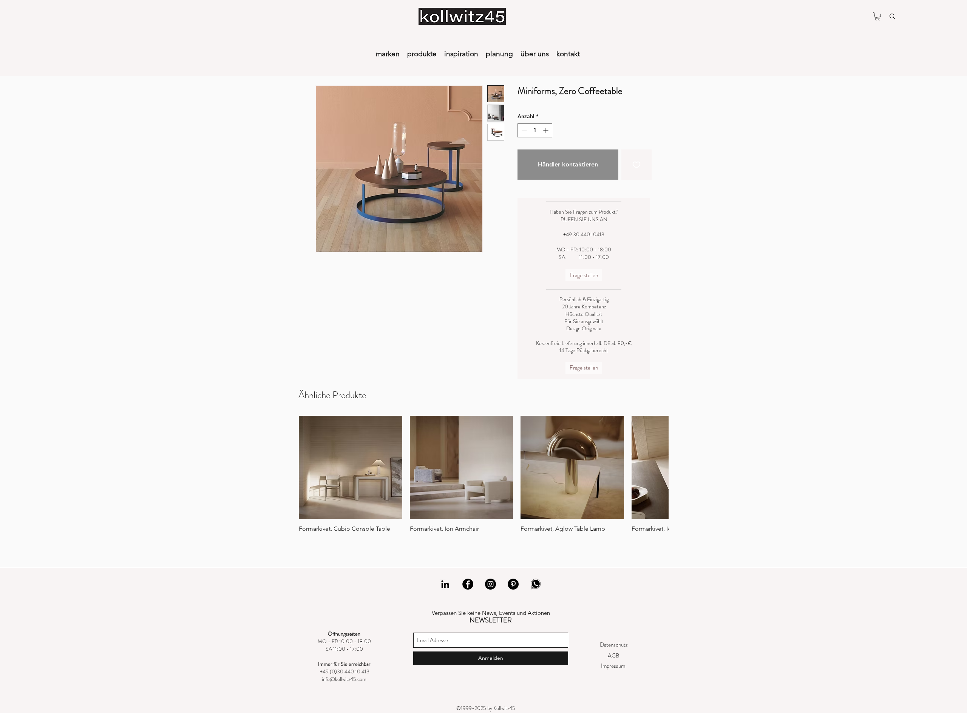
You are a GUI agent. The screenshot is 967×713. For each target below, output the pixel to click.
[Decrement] (523, 130)
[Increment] (546, 130)
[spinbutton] (535, 130)
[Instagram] (490, 584)
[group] (483, 478)
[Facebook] (467, 584)
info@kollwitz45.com (344, 679)
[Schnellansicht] (350, 467)
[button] (877, 16)
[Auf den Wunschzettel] (636, 164)
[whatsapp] (535, 584)
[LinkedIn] (445, 584)
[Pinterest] (513, 584)
